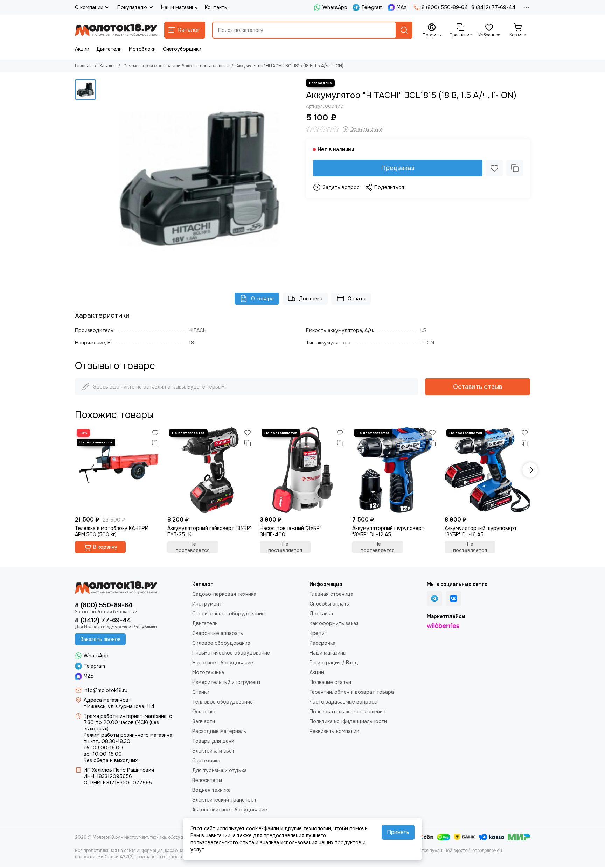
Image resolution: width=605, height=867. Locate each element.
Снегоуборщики (182, 49)
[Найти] (404, 30)
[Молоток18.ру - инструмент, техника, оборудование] (116, 30)
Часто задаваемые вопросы (343, 702)
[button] (75, 470)
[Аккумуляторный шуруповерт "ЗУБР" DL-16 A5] (487, 470)
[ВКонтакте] (453, 598)
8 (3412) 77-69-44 (493, 7)
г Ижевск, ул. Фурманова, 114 (119, 706)
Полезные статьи (330, 682)
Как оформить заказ (334, 623)
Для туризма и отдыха (219, 770)
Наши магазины (179, 7)
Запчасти (203, 721)
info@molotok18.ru (105, 690)
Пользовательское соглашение (347, 711)
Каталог (107, 66)
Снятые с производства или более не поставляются (176, 66)
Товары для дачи (213, 741)
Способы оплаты (330, 604)
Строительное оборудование (228, 613)
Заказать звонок (100, 639)
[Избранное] (494, 168)
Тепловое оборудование (222, 702)
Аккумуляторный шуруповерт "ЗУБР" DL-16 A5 (481, 531)
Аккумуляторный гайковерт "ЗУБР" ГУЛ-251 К (209, 531)
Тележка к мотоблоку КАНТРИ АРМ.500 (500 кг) (111, 531)
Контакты (216, 7)
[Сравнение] (514, 168)
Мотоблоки (142, 49)
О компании (89, 7)
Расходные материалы (219, 731)
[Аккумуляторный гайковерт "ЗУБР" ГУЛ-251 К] (210, 470)
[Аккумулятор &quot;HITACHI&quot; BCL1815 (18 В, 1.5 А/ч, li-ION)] (199, 179)
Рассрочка (322, 643)
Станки (200, 692)
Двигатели (109, 49)
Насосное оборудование (222, 662)
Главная (83, 66)
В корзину (105, 547)
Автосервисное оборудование (229, 809)
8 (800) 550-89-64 (445, 7)
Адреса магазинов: (107, 700)
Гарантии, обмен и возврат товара (352, 692)
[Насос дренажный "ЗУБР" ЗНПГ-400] (302, 470)
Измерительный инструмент (226, 682)
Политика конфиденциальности (348, 721)
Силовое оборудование (221, 643)
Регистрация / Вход (334, 662)
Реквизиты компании (334, 731)
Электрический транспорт (224, 800)
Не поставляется (193, 547)
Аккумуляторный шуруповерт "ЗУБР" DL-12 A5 (388, 531)
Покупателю (132, 7)
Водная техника (211, 790)
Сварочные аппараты (218, 633)
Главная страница (331, 594)
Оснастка (203, 711)
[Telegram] (434, 598)
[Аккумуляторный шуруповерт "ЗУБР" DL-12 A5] (395, 470)
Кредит (318, 633)
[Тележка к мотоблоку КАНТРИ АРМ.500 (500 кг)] (117, 470)
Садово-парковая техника (224, 594)
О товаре (262, 298)
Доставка (310, 298)
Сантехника (206, 760)
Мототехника (208, 672)
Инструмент (207, 604)
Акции (82, 49)
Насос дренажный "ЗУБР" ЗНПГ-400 (290, 531)
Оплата (357, 298)
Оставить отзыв (477, 387)
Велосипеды (207, 780)
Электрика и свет (213, 751)
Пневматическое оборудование (231, 653)
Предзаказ (398, 168)
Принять (398, 832)
